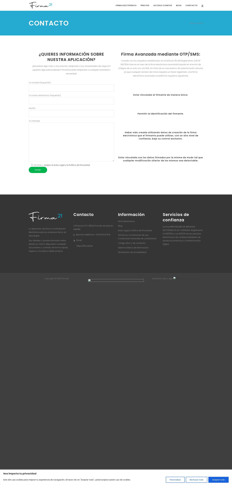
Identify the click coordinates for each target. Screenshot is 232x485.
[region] (116, 477)
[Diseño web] (186, 278)
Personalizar (175, 479)
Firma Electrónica (126, 221)
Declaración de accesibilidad (132, 252)
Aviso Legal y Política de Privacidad (135, 230)
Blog (120, 226)
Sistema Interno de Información (133, 247)
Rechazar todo (196, 479)
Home (192, 23)
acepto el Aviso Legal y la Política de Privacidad (67, 165)
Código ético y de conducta (131, 243)
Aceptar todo (218, 479)
